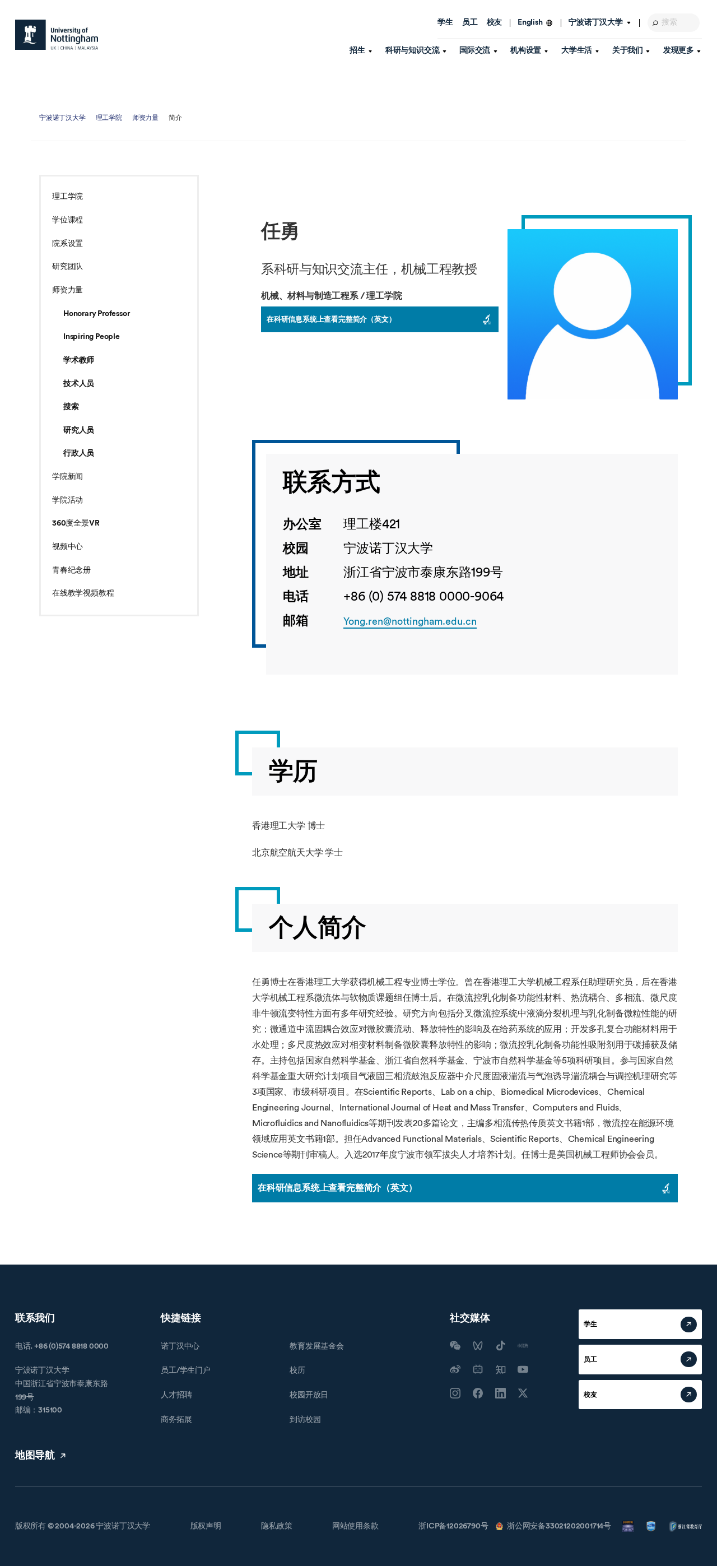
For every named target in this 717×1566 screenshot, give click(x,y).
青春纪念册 (71, 570)
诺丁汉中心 (180, 1346)
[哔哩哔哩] (478, 1369)
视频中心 (67, 547)
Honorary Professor (96, 314)
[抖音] (500, 1345)
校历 (297, 1370)
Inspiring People (91, 337)
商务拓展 (176, 1420)
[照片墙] (455, 1393)
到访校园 (305, 1420)
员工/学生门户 (186, 1370)
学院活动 (67, 500)
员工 (470, 22)
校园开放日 (309, 1395)
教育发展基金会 (317, 1346)
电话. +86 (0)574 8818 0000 (62, 1346)
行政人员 (78, 453)
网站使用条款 (355, 1526)
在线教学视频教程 (83, 593)
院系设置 (67, 244)
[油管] (523, 1369)
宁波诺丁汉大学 (62, 117)
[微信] (455, 1345)
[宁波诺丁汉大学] (56, 35)
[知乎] (500, 1369)
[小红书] (523, 1345)
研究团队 (67, 267)
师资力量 (145, 117)
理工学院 (109, 117)
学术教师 (78, 360)
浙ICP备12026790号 (453, 1526)
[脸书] (478, 1393)
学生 (445, 22)
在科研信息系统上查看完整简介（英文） (331, 319)
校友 (494, 22)
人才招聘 (176, 1395)
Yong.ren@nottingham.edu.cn (410, 621)
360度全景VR (75, 523)
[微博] (455, 1369)
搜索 (71, 407)
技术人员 (78, 384)
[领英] (500, 1393)
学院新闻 (67, 477)
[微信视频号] (478, 1345)
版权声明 (205, 1526)
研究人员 (78, 430)
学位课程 (67, 220)
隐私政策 (276, 1526)
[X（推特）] (523, 1393)
